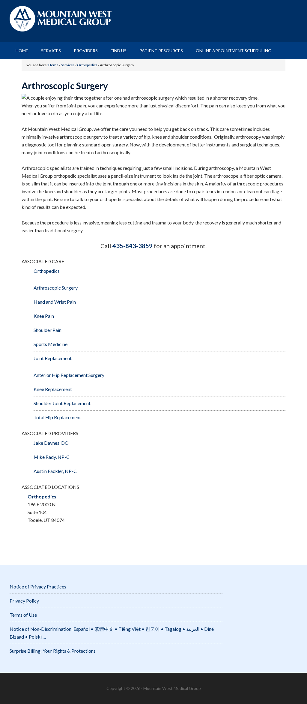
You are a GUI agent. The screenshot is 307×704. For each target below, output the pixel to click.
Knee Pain (44, 316)
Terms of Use (23, 615)
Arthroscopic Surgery (56, 287)
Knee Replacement (53, 389)
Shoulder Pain (47, 330)
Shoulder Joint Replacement (62, 403)
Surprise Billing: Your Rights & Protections (53, 651)
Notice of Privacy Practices (38, 586)
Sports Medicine (50, 344)
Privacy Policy (24, 600)
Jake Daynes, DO (51, 443)
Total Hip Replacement (57, 417)
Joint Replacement (53, 358)
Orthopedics (47, 271)
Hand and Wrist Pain (55, 302)
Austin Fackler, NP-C (55, 471)
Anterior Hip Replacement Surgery (69, 375)
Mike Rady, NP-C (52, 457)
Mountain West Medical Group (153, 21)
